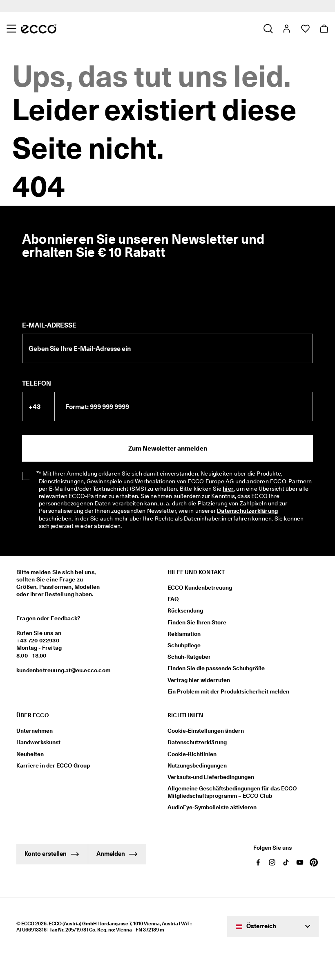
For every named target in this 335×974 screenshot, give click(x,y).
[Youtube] (300, 862)
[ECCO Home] (38, 28)
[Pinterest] (314, 862)
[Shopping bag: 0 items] (324, 28)
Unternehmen (34, 730)
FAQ (173, 599)
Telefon (36, 383)
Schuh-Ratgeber (189, 656)
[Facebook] (258, 862)
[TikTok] (286, 862)
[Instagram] (272, 862)
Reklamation (184, 634)
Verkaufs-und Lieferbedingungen (211, 777)
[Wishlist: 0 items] (305, 28)
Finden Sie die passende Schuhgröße (216, 668)
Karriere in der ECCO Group (53, 765)
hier (228, 488)
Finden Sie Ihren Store (197, 622)
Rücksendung (185, 610)
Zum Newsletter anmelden (167, 448)
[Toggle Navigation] (11, 28)
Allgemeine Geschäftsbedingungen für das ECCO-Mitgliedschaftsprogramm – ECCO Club (233, 792)
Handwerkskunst (38, 742)
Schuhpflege (184, 645)
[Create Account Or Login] (286, 28)
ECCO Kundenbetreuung (200, 587)
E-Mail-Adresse (49, 325)
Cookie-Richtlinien (192, 754)
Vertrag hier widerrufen (199, 680)
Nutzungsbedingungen (197, 765)
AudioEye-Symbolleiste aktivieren (212, 807)
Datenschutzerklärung (247, 510)
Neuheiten (30, 754)
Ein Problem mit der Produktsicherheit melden (228, 691)
